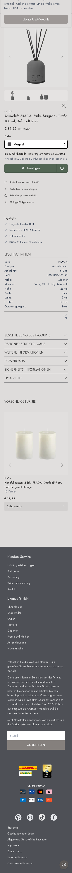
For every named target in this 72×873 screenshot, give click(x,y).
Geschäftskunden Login (20, 833)
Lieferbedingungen (17, 857)
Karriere (12, 625)
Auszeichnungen (16, 642)
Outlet (11, 619)
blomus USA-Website (36, 19)
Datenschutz (14, 851)
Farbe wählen (14, 506)
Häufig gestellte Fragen (21, 565)
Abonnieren (36, 745)
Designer (12, 631)
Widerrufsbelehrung (18, 583)
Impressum (13, 845)
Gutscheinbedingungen (20, 863)
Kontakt (11, 589)
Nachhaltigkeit (15, 648)
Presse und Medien (18, 636)
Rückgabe (13, 571)
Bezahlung (13, 577)
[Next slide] (62, 55)
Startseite (12, 827)
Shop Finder (14, 613)
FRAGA (8, 111)
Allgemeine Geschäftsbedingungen (27, 839)
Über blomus (14, 607)
